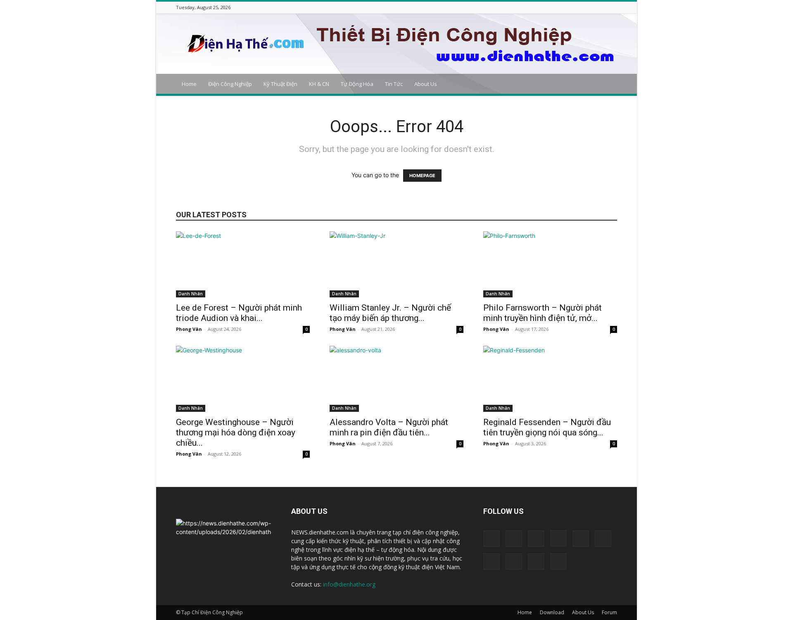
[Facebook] (529, 7)
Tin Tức (394, 84)
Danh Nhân (190, 294)
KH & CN (319, 84)
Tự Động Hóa (357, 84)
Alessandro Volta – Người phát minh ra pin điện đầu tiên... (389, 427)
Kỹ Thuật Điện (280, 84)
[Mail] (571, 7)
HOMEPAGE (422, 175)
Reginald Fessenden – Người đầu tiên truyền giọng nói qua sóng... (547, 427)
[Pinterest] (581, 7)
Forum (609, 612)
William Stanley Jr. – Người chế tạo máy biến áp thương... (390, 313)
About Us (425, 84)
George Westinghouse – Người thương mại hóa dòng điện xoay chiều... (235, 432)
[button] (607, 84)
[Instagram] (550, 7)
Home (189, 84)
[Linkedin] (560, 7)
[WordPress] (602, 7)
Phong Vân (189, 329)
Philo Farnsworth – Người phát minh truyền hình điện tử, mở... (542, 313)
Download (552, 612)
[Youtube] (612, 7)
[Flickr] (540, 7)
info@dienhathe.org (349, 584)
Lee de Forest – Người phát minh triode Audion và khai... (239, 313)
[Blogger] (519, 7)
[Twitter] (591, 7)
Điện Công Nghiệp (230, 84)
